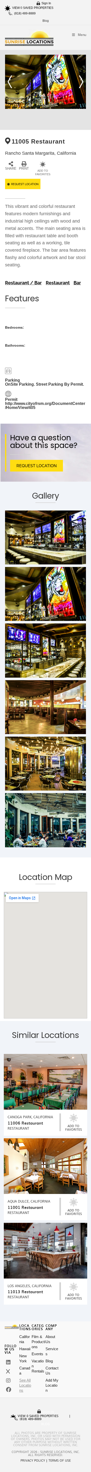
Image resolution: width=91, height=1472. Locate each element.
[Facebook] (8, 1389)
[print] (24, 163)
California (24, 1339)
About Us (50, 1339)
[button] (10, 81)
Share (10, 168)
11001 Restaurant (25, 1207)
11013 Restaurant (25, 1291)
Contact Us (52, 1370)
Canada (24, 1370)
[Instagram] (8, 1380)
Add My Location (52, 1385)
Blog (45, 21)
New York (23, 1358)
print (24, 168)
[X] (8, 1371)
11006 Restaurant (25, 1123)
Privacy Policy (32, 1460)
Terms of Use (60, 1460)
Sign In (46, 3)
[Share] (10, 163)
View (17, 8)
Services (52, 1351)
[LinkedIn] (8, 1362)
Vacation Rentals (38, 1366)
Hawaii (24, 1349)
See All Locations (25, 1385)
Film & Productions (38, 1341)
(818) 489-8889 (25, 13)
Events (37, 1354)
